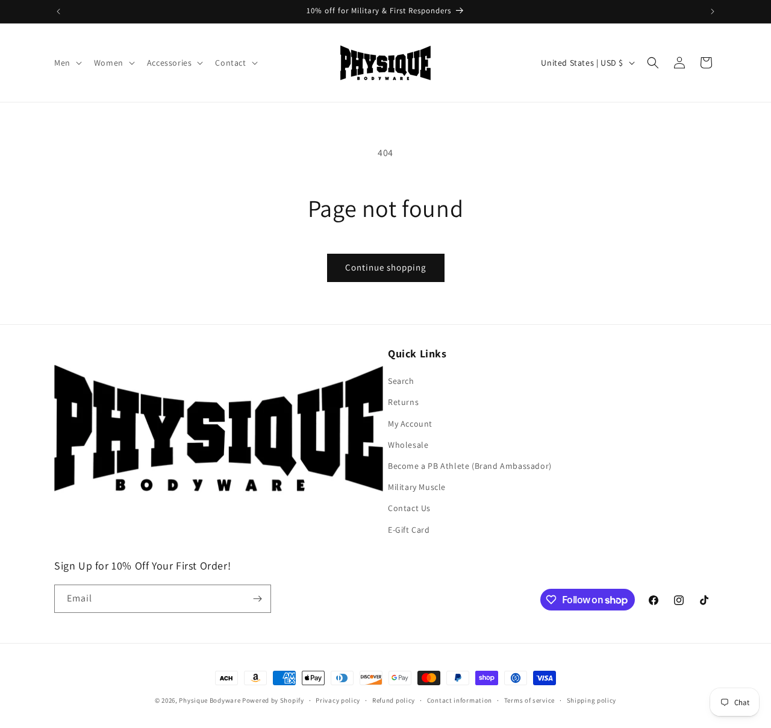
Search (401, 380)
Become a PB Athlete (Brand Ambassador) (470, 465)
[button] (67, 62)
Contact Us (409, 508)
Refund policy (393, 700)
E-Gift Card (409, 529)
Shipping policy (592, 700)
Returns (403, 402)
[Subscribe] (257, 599)
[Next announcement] (712, 11)
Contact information (459, 700)
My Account (410, 423)
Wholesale (408, 444)
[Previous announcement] (58, 11)
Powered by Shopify (273, 700)
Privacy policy (338, 700)
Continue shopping (385, 267)
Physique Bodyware (209, 700)
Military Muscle (417, 487)
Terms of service (529, 700)
